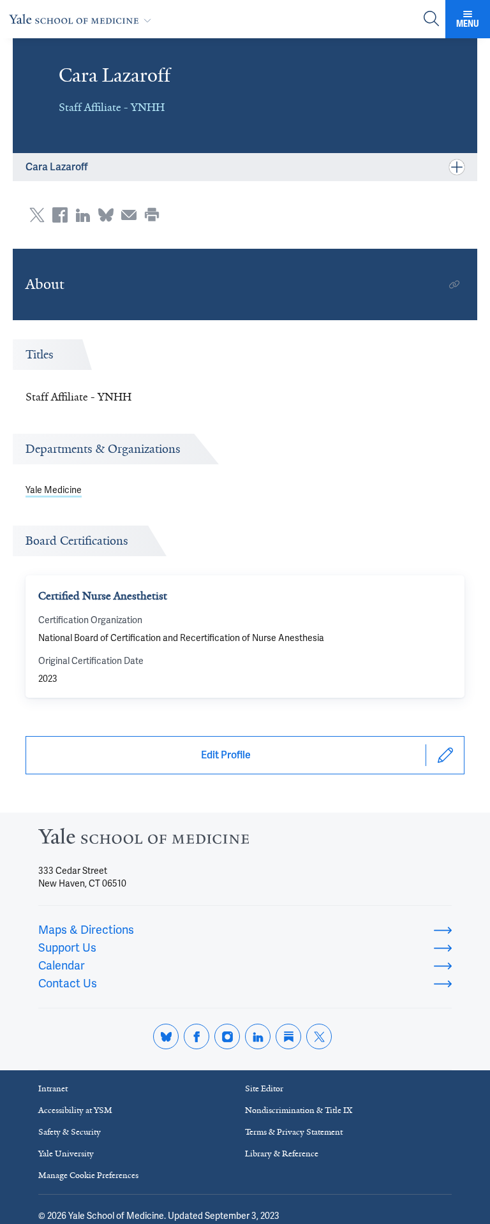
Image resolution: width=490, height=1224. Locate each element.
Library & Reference (281, 1153)
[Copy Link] (454, 284)
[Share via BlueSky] (106, 215)
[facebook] (196, 1036)
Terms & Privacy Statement (294, 1131)
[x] (319, 1036)
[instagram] (227, 1036)
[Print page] (152, 215)
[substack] (288, 1036)
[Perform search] (431, 19)
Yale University (66, 1153)
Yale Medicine (54, 490)
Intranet (53, 1088)
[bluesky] (166, 1036)
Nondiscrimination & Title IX (298, 1110)
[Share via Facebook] (60, 215)
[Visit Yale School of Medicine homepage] (143, 839)
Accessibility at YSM (75, 1110)
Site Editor (264, 1088)
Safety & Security (69, 1131)
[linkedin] (258, 1036)
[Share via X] (37, 215)
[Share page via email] (129, 215)
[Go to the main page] (82, 18)
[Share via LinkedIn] (83, 215)
